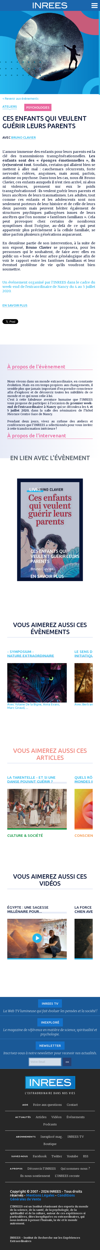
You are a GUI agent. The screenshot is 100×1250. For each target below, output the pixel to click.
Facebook (40, 1156)
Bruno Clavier (23, 137)
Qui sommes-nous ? (75, 1168)
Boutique (50, 1144)
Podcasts (50, 1124)
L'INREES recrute (67, 1176)
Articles (41, 1117)
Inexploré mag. (52, 1136)
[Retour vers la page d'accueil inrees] (50, 5)
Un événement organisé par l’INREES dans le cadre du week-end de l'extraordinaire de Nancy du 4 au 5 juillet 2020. (48, 286)
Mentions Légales (40, 1195)
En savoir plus (14, 305)
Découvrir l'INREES (41, 1168)
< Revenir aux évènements (20, 98)
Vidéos (56, 1117)
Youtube (72, 1156)
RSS (85, 1156)
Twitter (56, 1156)
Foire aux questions (47, 1105)
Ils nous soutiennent (35, 1176)
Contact (72, 1105)
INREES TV (75, 1136)
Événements (76, 1117)
